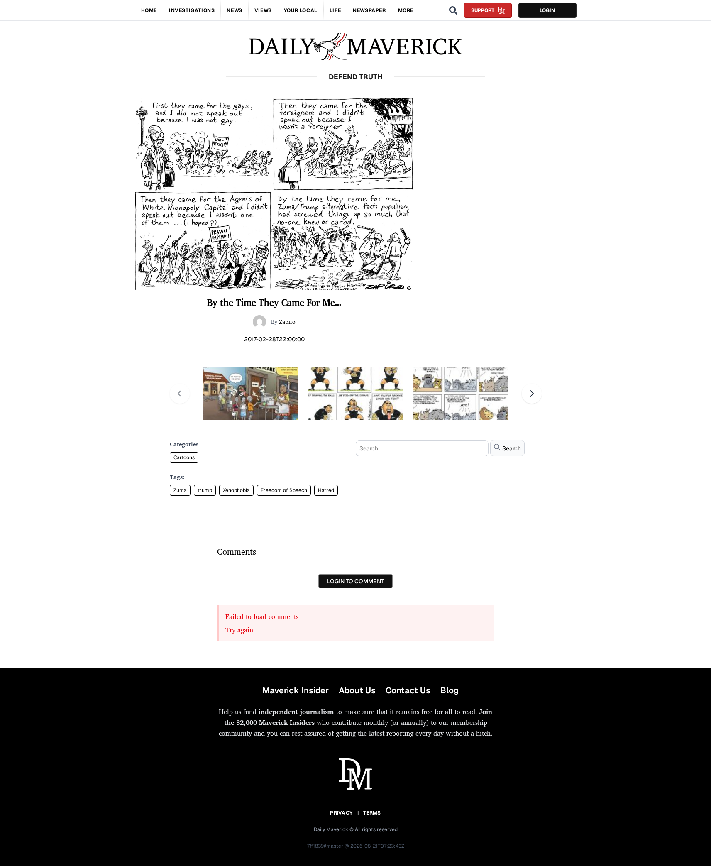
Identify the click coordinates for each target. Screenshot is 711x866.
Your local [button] (301, 10)
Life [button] (335, 10)
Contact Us (408, 690)
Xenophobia (236, 490)
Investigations (192, 10)
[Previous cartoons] (180, 394)
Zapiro (287, 321)
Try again (239, 630)
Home (149, 10)
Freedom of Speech (284, 490)
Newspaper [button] (369, 10)
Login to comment (355, 581)
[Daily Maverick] (355, 47)
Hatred (326, 490)
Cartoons (184, 457)
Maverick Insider (295, 690)
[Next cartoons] (532, 394)
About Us (357, 690)
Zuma (180, 490)
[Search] (453, 10)
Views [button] (263, 10)
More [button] (405, 10)
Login (547, 10)
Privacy (341, 813)
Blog (449, 690)
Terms (372, 813)
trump (205, 490)
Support (482, 10)
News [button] (234, 10)
